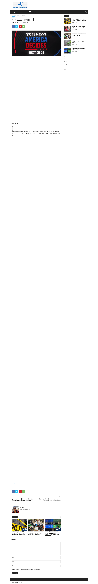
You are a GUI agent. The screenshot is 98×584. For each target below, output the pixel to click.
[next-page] (60, 517)
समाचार (19, 12)
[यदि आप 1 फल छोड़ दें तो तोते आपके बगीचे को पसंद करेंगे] (67, 43)
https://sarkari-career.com (25, 509)
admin (14, 22)
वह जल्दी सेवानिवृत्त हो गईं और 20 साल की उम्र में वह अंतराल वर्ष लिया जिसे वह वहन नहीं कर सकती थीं (22, 499)
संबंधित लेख (14, 517)
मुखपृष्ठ (14, 12)
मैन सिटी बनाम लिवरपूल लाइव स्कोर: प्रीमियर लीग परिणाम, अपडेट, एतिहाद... (79, 27)
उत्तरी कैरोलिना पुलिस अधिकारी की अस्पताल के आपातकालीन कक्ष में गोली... (79, 19)
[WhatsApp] (23, 26)
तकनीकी (29, 12)
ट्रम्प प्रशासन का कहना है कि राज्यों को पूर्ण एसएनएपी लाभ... (79, 34)
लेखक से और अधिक (22, 517)
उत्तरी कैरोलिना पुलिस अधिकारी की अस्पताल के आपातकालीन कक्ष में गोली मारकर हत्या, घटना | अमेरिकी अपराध (18, 533)
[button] (86, 12)
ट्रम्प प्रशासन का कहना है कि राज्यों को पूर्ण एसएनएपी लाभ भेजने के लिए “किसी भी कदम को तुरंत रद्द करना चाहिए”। (35, 533)
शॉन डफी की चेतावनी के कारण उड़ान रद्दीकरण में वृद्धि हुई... (78, 49)
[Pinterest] (20, 26)
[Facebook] (13, 26)
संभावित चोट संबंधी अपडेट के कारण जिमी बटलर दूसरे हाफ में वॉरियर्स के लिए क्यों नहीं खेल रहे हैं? (49, 499)
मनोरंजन (34, 12)
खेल (39, 12)
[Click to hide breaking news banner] (12, 128)
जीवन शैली (44, 12)
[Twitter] (16, 26)
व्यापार (24, 12)
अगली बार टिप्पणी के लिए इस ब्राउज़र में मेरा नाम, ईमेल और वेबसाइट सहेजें (26, 569)
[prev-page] (58, 517)
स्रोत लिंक (14, 483)
